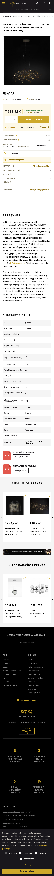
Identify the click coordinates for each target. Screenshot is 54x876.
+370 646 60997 (23, 816)
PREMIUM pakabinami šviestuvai (33, 442)
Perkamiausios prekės (35, 667)
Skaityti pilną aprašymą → (40, 190)
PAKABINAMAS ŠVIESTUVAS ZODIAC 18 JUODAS (38, 613)
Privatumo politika (9, 674)
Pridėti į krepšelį (33, 119)
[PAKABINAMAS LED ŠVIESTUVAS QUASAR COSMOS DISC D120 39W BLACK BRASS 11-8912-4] (27, 61)
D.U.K (4, 678)
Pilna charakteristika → (42, 166)
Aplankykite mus (28, 700)
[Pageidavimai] (43, 3)
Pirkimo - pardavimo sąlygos (13, 670)
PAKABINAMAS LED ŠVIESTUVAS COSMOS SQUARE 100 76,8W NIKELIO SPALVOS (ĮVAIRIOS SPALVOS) (13, 534)
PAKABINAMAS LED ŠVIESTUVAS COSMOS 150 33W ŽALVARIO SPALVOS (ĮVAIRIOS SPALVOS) (38, 534)
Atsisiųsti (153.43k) (21, 457)
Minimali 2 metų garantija (39, 759)
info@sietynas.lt (17, 263)
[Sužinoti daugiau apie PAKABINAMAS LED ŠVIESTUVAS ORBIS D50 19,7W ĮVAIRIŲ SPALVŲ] (14, 587)
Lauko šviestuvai (34, 674)
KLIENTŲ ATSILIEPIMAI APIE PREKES (26, 731)
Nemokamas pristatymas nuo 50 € (15, 759)
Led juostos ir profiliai (35, 678)
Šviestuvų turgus (34, 693)
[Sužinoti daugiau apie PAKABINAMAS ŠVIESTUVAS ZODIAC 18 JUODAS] (39, 587)
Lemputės (31, 682)
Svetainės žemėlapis (10, 685)
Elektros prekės (33, 685)
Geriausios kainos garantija (39, 790)
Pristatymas (7, 663)
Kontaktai (6, 682)
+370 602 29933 (11, 816)
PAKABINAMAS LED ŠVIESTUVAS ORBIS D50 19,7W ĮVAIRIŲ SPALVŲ (14, 613)
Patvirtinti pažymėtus (27, 865)
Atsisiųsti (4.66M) (20, 471)
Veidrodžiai (32, 689)
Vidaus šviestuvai (34, 670)
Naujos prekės (33, 663)
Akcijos (30, 659)
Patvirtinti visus (27, 871)
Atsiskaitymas (7, 667)
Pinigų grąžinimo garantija (15, 790)
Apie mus (6, 659)
